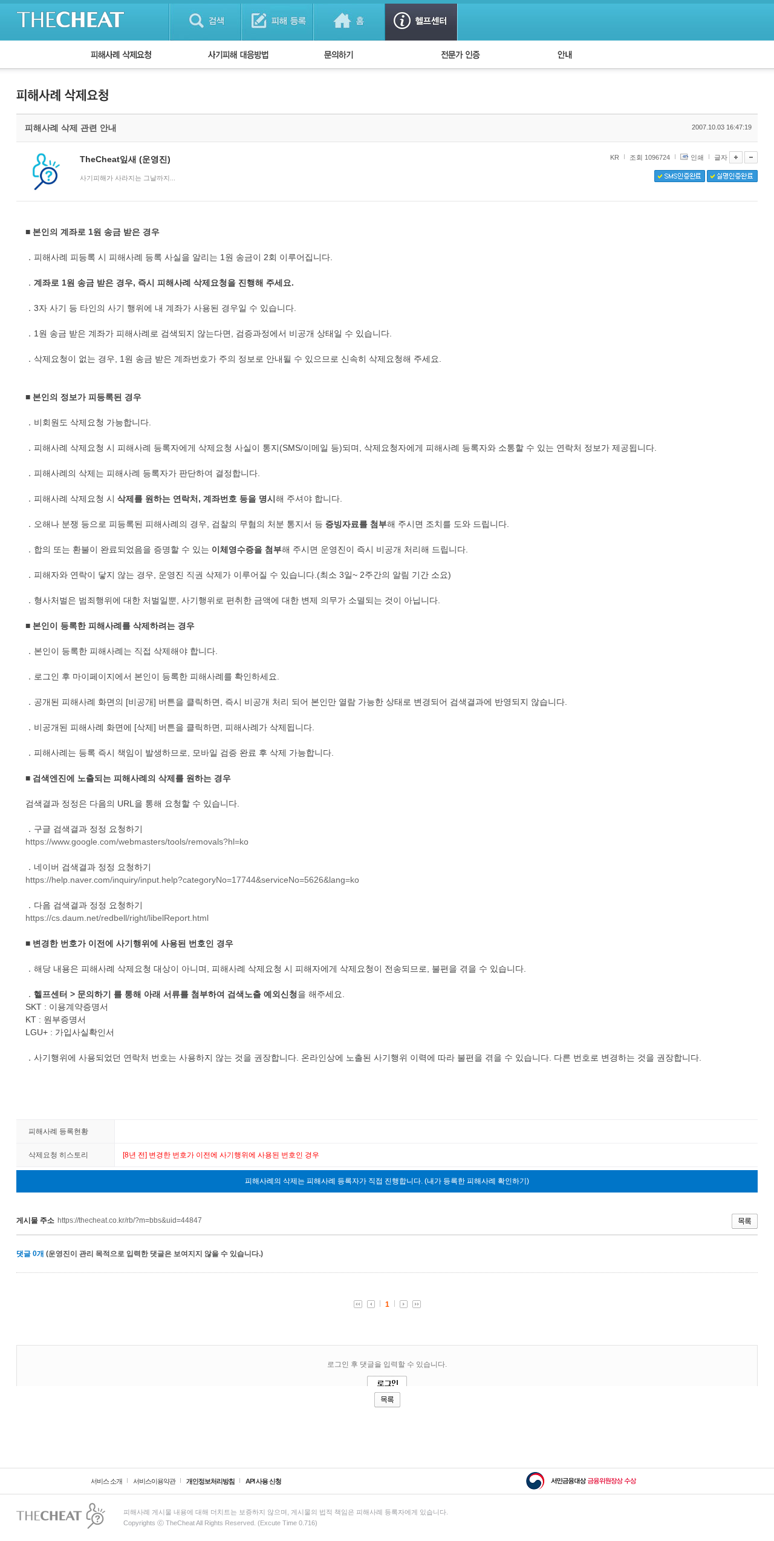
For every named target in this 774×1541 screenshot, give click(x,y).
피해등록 (277, 20)
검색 (205, 20)
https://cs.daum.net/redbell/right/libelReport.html (117, 918)
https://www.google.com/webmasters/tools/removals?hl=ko (137, 841)
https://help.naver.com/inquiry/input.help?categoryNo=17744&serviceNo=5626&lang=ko (192, 880)
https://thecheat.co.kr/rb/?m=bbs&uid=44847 (129, 1220)
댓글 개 (30, 1253)
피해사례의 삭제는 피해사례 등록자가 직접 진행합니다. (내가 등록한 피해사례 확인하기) (387, 1181)
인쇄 (697, 157)
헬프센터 (421, 20)
